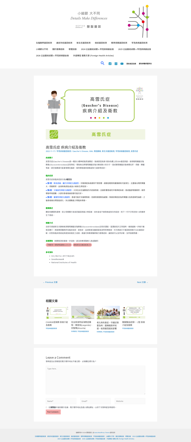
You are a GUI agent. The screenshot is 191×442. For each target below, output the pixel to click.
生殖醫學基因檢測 (44, 42)
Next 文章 (142, 282)
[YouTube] (121, 63)
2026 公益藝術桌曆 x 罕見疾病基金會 (52, 55)
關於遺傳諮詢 (58, 49)
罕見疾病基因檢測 (139, 42)
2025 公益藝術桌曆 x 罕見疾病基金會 (134, 49)
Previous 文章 (50, 282)
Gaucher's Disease (80, 151)
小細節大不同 (42, 49)
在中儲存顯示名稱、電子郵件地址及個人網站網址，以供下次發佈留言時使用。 (83, 407)
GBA (91, 151)
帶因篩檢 (97, 151)
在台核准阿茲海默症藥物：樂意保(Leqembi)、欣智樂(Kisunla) (82, 325)
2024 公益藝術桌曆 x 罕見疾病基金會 (97, 49)
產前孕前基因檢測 (64, 42)
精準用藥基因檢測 (119, 42)
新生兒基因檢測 (84, 42)
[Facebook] (110, 63)
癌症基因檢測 (101, 42)
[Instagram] (116, 63)
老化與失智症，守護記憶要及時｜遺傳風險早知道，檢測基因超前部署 (108, 325)
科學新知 (74, 331)
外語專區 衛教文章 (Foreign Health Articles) (93, 55)
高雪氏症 (134, 151)
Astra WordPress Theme (102, 432)
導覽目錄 (73, 49)
